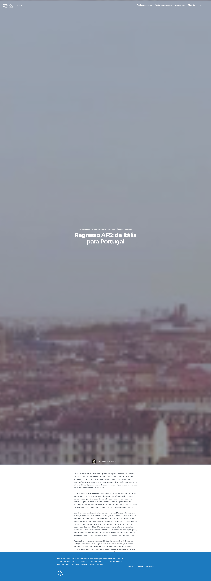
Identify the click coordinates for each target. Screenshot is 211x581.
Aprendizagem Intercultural (99, 229)
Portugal (7, 6)
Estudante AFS (128, 229)
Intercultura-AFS (103, 461)
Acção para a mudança (84, 229)
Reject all (140, 566)
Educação (120, 229)
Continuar (130, 566)
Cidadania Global (112, 229)
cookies (82, 561)
